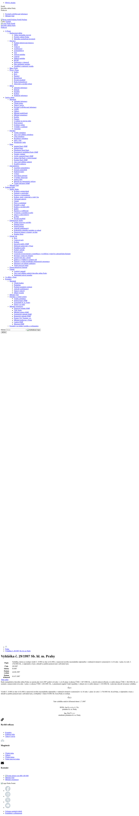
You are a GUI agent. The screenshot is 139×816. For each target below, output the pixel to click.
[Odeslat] (33, 330)
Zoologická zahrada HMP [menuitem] (23, 314)
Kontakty (8, 732)
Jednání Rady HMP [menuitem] (20, 146)
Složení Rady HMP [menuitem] (20, 301)
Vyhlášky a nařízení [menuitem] (20, 127)
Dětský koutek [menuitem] (19, 293)
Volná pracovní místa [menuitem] (21, 265)
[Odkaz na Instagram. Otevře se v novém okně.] (7, 796)
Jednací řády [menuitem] (18, 179)
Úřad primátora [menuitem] (19, 136)
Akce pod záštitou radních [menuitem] (23, 162)
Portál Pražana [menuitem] (19, 226)
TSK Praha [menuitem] (18, 310)
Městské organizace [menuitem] (20, 115)
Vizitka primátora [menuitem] (20, 133)
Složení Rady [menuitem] (18, 148)
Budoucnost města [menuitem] (16, 33)
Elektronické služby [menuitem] (16, 220)
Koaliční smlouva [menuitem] (20, 164)
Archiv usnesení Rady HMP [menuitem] (23, 156)
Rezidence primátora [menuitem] (21, 138)
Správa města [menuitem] (9, 97)
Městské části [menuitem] (14, 185)
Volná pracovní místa (12, 759)
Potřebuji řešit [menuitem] (10, 187)
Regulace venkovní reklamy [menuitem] (23, 256)
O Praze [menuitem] (8, 31)
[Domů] (6, 647)
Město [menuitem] (12, 86)
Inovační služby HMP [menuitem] (21, 244)
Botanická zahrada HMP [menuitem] (22, 316)
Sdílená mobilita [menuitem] (19, 58)
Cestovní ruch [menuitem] (18, 240)
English (8, 21)
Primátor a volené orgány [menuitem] (18, 297)
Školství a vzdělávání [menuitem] (21, 211)
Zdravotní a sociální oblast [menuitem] (23, 84)
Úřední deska (9, 757)
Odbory (8, 755)
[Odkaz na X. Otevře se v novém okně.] (7, 802)
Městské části (9, 16)
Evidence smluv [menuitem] (19, 125)
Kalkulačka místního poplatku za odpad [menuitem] (27, 230)
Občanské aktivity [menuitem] (20, 199)
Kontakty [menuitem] (8, 279)
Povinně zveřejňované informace (16, 14)
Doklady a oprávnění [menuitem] (21, 193)
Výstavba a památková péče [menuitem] (23, 213)
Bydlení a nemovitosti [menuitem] (21, 191)
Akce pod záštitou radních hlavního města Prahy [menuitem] (30, 273)
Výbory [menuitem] (16, 174)
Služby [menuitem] (16, 72)
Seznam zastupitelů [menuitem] (20, 170)
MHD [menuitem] (16, 45)
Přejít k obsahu (10, 3)
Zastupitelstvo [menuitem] (14, 166)
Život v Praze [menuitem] (14, 70)
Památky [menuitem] (17, 92)
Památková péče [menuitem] (19, 248)
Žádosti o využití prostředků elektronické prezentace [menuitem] (32, 261)
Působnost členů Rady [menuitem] (21, 150)
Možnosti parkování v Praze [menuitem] (23, 246)
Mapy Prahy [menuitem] (14, 68)
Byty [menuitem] (15, 74)
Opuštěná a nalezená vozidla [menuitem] (23, 66)
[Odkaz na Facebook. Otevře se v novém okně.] (7, 791)
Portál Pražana (22, 20)
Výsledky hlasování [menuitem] (20, 177)
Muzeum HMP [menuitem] (19, 324)
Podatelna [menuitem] (17, 285)
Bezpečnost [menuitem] (18, 78)
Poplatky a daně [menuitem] (19, 205)
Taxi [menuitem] (15, 52)
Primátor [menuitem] (12, 131)
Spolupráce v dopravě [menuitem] (21, 62)
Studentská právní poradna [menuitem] (23, 275)
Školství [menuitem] (16, 76)
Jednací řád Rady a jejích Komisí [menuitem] (25, 158)
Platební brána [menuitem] (19, 224)
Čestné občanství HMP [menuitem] (22, 183)
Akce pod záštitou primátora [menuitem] (23, 135)
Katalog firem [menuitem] (18, 234)
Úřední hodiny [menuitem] (19, 283)
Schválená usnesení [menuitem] (20, 176)
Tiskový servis (10, 736)
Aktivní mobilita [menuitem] (19, 54)
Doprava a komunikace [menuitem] (22, 195)
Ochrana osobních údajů (13, 811)
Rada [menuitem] (11, 144)
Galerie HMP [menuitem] (18, 322)
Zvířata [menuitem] (16, 217)
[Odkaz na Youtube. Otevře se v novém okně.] (7, 808)
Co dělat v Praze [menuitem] (11, 277)
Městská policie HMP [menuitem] (21, 312)
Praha (7, 649)
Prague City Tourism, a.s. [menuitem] (22, 318)
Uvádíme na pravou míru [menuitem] (22, 121)
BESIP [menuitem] (16, 60)
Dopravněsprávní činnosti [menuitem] (18, 267)
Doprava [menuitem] (13, 41)
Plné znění (4, 680)
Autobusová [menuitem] (18, 49)
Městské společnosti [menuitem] (21, 113)
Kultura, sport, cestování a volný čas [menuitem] (26, 197)
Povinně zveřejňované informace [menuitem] (25, 107)
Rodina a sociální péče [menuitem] (21, 207)
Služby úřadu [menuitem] (14, 189)
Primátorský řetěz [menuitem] (20, 142)
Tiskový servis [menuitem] (19, 105)
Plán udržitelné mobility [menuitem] (22, 64)
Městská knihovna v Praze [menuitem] (23, 320)
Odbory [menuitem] (16, 111)
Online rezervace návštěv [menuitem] (22, 222)
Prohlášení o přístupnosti (13, 813)
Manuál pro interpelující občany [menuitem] (25, 181)
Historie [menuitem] (16, 90)
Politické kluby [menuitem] (19, 172)
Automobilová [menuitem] (19, 51)
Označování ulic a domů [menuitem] (22, 258)
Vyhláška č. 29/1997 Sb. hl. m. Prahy (18, 651)
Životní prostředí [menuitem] (19, 80)
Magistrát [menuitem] (13, 99)
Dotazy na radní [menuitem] (19, 304)
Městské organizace (12, 780)
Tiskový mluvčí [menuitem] (19, 291)
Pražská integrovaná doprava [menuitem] (24, 43)
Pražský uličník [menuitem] (19, 250)
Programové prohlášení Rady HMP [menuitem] (26, 152)
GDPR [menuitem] (16, 109)
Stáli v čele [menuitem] (17, 140)
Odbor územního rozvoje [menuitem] (22, 35)
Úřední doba (9, 753)
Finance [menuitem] (16, 119)
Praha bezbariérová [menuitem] (20, 82)
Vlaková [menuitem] (17, 47)
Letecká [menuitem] (16, 56)
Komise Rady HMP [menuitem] (21, 160)
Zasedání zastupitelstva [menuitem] (22, 168)
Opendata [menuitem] (17, 129)
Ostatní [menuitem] (16, 201)
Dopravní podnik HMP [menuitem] (22, 308)
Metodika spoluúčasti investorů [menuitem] (24, 39)
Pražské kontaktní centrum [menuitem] (23, 287)
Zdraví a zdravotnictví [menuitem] (21, 215)
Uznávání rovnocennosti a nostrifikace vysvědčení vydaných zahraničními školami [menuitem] (42, 254)
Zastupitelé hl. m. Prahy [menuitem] (22, 302)
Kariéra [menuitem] (16, 117)
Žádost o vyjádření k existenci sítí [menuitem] (25, 259)
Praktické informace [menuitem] (21, 95)
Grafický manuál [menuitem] (19, 271)
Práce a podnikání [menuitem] (20, 203)
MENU (4, 332)
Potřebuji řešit (10, 734)
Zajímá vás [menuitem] (13, 236)
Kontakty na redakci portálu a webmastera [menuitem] (24, 326)
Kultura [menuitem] (16, 94)
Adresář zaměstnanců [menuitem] (21, 228)
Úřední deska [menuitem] (18, 103)
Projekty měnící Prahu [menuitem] (21, 37)
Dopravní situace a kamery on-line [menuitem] (25, 232)
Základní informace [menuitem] (20, 88)
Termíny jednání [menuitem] (19, 154)
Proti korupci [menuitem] (18, 123)
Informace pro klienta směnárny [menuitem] (25, 263)
